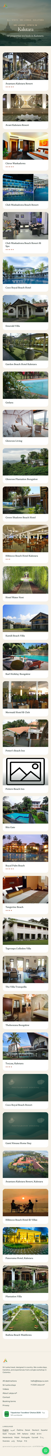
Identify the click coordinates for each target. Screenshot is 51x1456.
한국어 (39, 1434)
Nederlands (8, 1437)
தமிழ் (13, 1441)
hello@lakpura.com (39, 1381)
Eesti (5, 1434)
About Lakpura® (10, 1393)
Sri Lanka (25, 20)
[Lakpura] (5, 5)
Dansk (27, 1430)
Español (44, 1430)
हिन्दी (18, 1434)
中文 (25, 1441)
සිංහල (42, 1437)
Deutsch (35, 1430)
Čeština (20, 1430)
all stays (12, 20)
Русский (35, 1437)
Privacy (6, 1405)
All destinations (10, 1381)
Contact (6, 1397)
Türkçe (19, 1441)
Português (25, 1437)
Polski (16, 1437)
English (6, 1430)
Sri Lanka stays (9, 1385)
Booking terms (9, 1401)
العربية (12, 1430)
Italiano (25, 1434)
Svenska (6, 1441)
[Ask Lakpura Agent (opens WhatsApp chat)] (45, 1450)
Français (11, 1434)
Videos (6, 1389)
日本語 (32, 1434)
